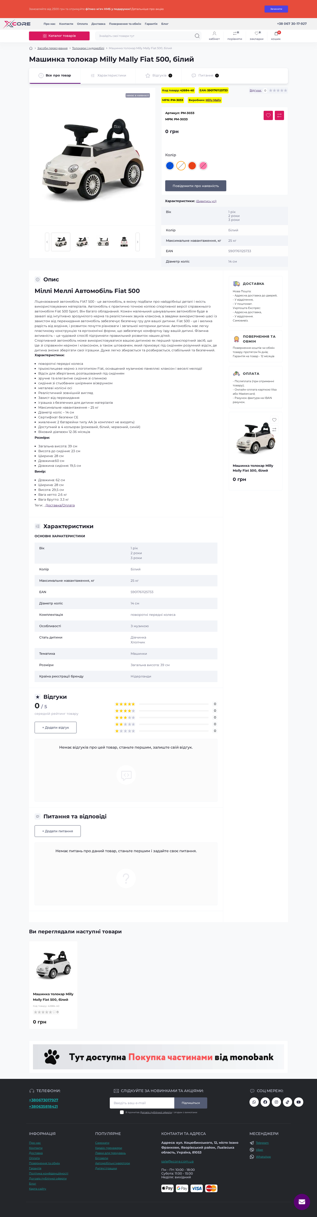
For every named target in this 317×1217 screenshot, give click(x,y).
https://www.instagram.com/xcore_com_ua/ (276, 1102)
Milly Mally (213, 100)
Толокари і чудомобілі (88, 48)
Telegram (262, 1142)
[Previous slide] (47, 242)
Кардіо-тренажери (108, 1148)
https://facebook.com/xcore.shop (265, 1102)
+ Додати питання (57, 831)
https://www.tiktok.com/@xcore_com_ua (287, 1102)
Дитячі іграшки (106, 1168)
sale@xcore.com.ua (177, 1161)
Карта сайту (37, 1188)
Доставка (98, 23)
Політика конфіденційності (48, 1173)
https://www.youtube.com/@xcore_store (298, 1102)
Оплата (82, 23)
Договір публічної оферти (156, 1112)
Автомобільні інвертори (112, 1163)
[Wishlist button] (268, 115)
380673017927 (254, 1102)
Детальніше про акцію (147, 9)
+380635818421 (43, 1106)
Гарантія (151, 23)
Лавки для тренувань (110, 1153)
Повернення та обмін (125, 23)
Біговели (101, 1158)
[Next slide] (138, 242)
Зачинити (276, 8)
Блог (164, 23)
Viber (259, 1149)
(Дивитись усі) (206, 201)
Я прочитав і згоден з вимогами (161, 1112)
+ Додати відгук (55, 727)
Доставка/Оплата (60, 505)
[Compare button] (279, 115)
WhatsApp (263, 1156)
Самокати (102, 1142)
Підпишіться (191, 1103)
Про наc (49, 23)
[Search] (197, 36)
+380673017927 (43, 1100)
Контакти (66, 23)
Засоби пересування (52, 48)
